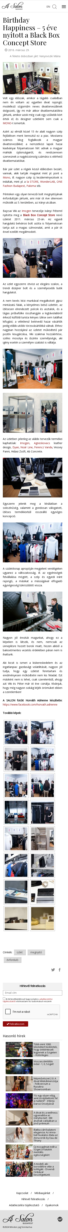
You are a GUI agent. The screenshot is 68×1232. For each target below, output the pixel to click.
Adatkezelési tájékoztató (24, 1205)
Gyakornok (52, 1205)
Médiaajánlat (42, 1193)
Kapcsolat (22, 1193)
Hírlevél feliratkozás (33, 1199)
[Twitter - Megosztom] (53, 969)
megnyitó (36, 952)
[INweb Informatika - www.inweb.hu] (60, 1219)
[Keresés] (54, 6)
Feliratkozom (16, 1024)
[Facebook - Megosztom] (59, 969)
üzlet (20, 952)
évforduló (12, 960)
